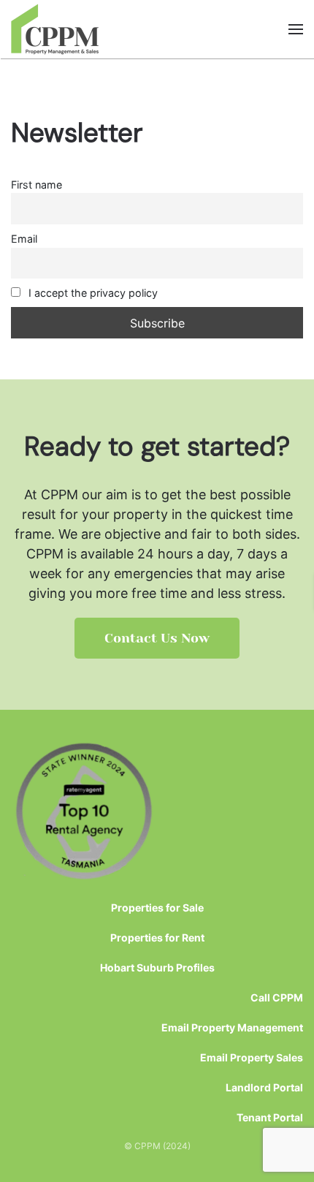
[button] (295, 29)
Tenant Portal (270, 1117)
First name (36, 184)
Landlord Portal (264, 1087)
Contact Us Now (157, 638)
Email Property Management (232, 1027)
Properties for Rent (157, 937)
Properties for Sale (157, 907)
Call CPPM (276, 997)
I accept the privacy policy (92, 293)
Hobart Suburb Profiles (157, 967)
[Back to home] (55, 29)
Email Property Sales (251, 1057)
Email (24, 238)
